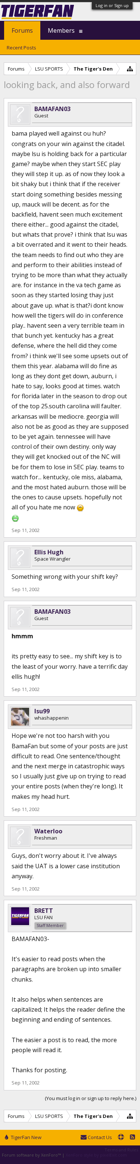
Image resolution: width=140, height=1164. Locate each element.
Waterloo (48, 831)
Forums (22, 30)
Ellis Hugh (48, 552)
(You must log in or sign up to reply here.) (90, 1098)
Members (61, 30)
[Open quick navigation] (130, 68)
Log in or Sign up (112, 5)
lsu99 (42, 711)
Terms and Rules (121, 1149)
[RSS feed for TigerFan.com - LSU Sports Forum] (132, 1137)
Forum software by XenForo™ (32, 1155)
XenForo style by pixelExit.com (96, 1155)
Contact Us (99, 1137)
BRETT (43, 910)
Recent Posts (21, 47)
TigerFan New (25, 1137)
